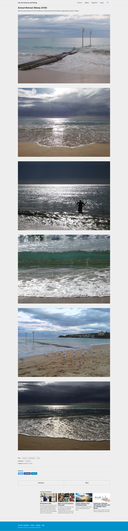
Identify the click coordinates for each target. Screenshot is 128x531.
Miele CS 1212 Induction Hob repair (65, 504)
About (102, 2)
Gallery (87, 2)
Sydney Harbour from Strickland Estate (82, 504)
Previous (41, 483)
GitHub (32, 525)
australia (24, 458)
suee (38, 458)
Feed (43, 525)
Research (94, 2)
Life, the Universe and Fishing (27, 2)
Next (87, 483)
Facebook (26, 525)
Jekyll (30, 527)
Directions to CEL (45, 503)
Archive (79, 2)
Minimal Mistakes (36, 527)
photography (32, 458)
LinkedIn (38, 525)
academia (27, 461)
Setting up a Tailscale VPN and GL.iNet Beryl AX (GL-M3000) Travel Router (101, 506)
